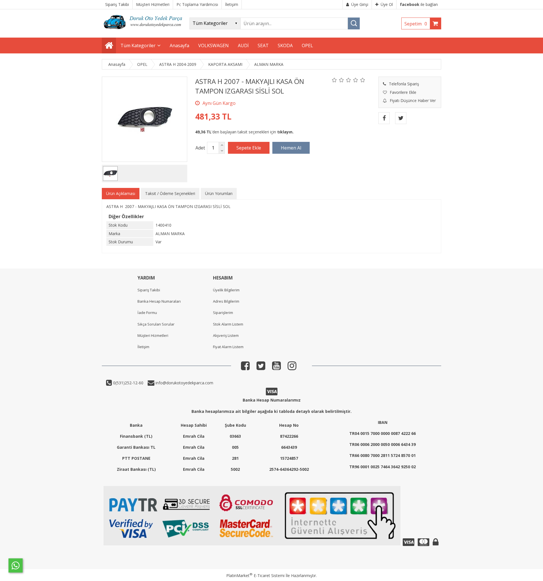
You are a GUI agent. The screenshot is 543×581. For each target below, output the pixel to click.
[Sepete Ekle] (249, 148)
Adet (200, 148)
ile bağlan (419, 4)
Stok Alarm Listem (228, 324)
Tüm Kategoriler (138, 45)
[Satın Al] (291, 148)
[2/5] (338, 80)
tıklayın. (285, 132)
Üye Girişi (359, 4)
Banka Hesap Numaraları (159, 301)
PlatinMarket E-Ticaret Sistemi (255, 575)
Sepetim (415, 24)
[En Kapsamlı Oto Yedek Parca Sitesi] (144, 31)
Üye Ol (387, 4)
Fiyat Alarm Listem (228, 346)
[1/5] (334, 80)
